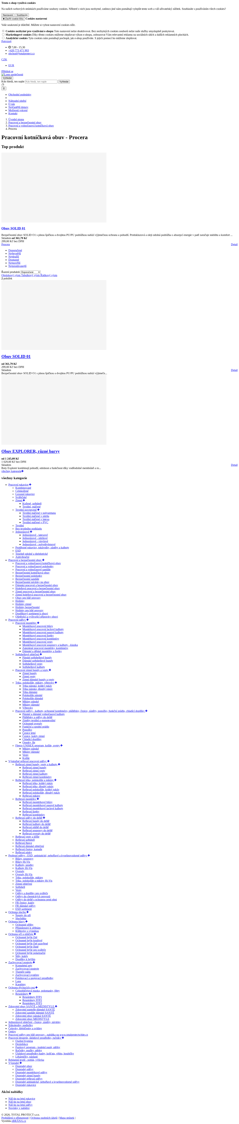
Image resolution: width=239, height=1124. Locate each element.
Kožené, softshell (31, 503)
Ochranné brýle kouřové (28, 940)
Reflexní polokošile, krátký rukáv (40, 789)
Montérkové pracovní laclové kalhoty (43, 629)
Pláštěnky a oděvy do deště (37, 717)
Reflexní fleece (23, 842)
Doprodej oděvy (24, 1069)
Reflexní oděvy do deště (29, 817)
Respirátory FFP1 (32, 996)
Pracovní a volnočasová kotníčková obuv (38, 563)
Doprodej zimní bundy (27, 1075)
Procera (5, 244)
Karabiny (20, 984)
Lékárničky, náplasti (26, 1056)
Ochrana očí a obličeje (21, 934)
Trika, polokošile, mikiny (29, 877)
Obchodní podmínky (19, 94)
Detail (234, 244)
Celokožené (22, 490)
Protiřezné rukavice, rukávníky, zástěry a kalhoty (42, 547)
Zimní (19, 500)
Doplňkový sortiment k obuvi (31, 613)
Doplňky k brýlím (25, 959)
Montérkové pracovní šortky (38, 635)
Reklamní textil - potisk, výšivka (26, 1059)
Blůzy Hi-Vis (22, 861)
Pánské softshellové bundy (37, 657)
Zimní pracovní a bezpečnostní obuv (35, 591)
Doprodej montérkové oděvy (31, 1072)
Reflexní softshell (25, 839)
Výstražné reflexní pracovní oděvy (27, 761)
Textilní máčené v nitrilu (35, 516)
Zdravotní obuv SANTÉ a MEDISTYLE (31, 1006)
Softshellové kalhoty (33, 666)
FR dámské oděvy (25, 905)
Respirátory (22, 993)
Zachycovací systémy (27, 974)
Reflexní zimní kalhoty (35, 773)
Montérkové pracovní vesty (37, 641)
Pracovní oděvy (17, 619)
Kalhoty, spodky (24, 864)
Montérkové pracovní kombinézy (40, 638)
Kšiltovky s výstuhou (27, 930)
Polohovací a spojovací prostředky (34, 978)
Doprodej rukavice (25, 1084)
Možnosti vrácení (17, 110)
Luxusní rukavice (25, 494)
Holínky (19, 600)
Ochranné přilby (24, 924)
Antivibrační (22, 556)
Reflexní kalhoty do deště (36, 824)
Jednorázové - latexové (35, 534)
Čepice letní (29, 732)
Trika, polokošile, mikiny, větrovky (35, 682)
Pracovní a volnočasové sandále (33, 569)
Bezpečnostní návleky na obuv (32, 582)
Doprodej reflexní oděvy (29, 1078)
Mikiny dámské (31, 704)
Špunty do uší (23, 915)
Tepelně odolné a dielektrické (31, 553)
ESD (18, 550)
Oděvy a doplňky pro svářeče (31, 893)
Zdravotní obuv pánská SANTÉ (33, 1015)
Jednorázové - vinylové (35, 541)
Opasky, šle (28, 742)
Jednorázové (22, 531)
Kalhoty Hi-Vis (23, 868)
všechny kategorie (11, 471)
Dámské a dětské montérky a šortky (42, 651)
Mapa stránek (66, 1117)
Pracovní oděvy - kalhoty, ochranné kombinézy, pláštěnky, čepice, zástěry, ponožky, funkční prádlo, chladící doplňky (80, 710)
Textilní (19, 525)
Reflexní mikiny (31, 795)
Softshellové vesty (32, 663)
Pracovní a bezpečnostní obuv (25, 560)
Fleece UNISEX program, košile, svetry (37, 745)
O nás (11, 103)
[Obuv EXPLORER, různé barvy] (53, 443)
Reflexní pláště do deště (35, 827)
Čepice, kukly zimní (33, 736)
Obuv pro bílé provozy (28, 597)
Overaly (19, 871)
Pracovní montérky (26, 622)
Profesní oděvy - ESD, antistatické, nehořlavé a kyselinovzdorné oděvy (48, 855)
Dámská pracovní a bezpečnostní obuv (36, 585)
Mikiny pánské (30, 701)
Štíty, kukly (21, 956)
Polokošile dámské (32, 698)
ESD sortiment (23, 908)
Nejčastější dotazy (18, 107)
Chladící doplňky (31, 739)
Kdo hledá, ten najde (12, 81)
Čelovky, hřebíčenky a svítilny (25, 1028)
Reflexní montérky (26, 798)
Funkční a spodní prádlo (35, 726)
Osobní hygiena (24, 1040)
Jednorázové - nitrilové (35, 538)
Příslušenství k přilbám (27, 927)
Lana (18, 981)
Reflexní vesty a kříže (27, 836)
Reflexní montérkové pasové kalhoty (42, 805)
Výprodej (14, 1062)
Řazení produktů (10, 271)
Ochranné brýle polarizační (30, 952)
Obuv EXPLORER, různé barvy (30, 451)
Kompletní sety (23, 965)
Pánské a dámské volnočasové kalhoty (43, 714)
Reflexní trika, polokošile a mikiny (34, 780)
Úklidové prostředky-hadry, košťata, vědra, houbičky (44, 1053)
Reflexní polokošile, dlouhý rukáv (41, 792)
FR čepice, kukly (24, 902)
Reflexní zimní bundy (34, 767)
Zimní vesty (29, 676)
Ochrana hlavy (16, 921)
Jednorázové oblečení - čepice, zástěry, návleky (34, 1022)
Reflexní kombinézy (33, 814)
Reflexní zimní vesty (33, 770)
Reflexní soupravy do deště (37, 830)
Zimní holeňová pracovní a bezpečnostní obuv (40, 594)
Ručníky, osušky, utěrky (28, 1050)
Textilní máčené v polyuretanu (39, 512)
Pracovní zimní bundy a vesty (32, 670)
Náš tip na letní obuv (19, 1101)
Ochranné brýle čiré (26, 937)
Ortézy (12, 1031)
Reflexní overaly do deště (36, 833)
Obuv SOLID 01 (13, 228)
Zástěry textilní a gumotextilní (38, 720)
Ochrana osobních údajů (43, 1117)
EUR (11, 65)
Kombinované (23, 487)
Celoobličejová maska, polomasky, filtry (37, 990)
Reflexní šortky (30, 811)
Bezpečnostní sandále (27, 578)
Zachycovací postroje (20, 962)
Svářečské (21, 497)
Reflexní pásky (23, 852)
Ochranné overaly (32, 723)
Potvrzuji (6, 41)
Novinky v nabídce (19, 1108)
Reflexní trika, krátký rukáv (37, 783)
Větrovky (27, 707)
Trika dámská (29, 692)
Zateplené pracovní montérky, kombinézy (45, 648)
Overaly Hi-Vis (23, 874)
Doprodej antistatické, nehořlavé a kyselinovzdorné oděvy (47, 1081)
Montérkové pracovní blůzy (37, 626)
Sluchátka (20, 918)
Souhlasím (22, 15)
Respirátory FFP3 (32, 1003)
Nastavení (8, 15)
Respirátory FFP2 (32, 1000)
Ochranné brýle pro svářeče (30, 949)
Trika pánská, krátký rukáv (37, 685)
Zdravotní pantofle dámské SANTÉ (35, 1009)
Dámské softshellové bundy (37, 660)
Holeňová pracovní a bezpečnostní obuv (37, 588)
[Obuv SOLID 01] (53, 221)
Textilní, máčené (31, 506)
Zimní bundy (29, 673)
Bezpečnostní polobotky (28, 575)
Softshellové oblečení (27, 654)
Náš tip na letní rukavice (21, 1098)
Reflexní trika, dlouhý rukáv (38, 786)
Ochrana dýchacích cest (21, 987)
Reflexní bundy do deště (35, 820)
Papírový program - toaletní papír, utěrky (37, 1047)
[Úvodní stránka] (12, 74)
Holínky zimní (23, 604)
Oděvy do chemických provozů (32, 896)
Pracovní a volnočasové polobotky (34, 566)
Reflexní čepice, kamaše (28, 849)
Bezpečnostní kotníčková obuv (32, 572)
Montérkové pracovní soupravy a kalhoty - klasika (50, 644)
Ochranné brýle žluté (26, 946)
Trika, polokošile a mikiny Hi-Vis (33, 880)
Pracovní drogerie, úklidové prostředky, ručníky (35, 1037)
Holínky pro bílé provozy (29, 610)
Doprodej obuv (23, 1066)
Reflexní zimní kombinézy (37, 776)
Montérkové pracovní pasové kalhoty (43, 632)
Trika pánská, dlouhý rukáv (37, 688)
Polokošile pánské (32, 695)
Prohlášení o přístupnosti (15, 1117)
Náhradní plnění (17, 100)
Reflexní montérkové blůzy (37, 802)
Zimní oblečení (23, 883)
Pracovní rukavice (18, 484)
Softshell (20, 886)
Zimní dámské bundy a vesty (38, 679)
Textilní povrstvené (26, 509)
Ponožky (27, 729)
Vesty (25, 754)
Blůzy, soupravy (24, 858)
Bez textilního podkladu (28, 528)
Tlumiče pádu (23, 971)
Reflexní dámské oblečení (29, 846)
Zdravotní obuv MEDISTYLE (32, 1018)
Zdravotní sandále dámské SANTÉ (34, 1012)
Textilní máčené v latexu (35, 519)
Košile (26, 758)
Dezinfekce (21, 1044)
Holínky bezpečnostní (27, 607)
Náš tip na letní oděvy (20, 1104)
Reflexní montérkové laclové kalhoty (42, 808)
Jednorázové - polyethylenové (38, 544)
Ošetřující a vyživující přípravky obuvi (36, 616)
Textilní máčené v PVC (35, 522)
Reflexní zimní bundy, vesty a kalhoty (36, 764)
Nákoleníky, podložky (20, 1025)
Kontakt (12, 113)
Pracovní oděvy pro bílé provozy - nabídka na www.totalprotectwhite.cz (48, 1034)
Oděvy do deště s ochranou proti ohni (36, 899)
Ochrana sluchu (17, 912)
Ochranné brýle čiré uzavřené (31, 943)
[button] (4, 59)
